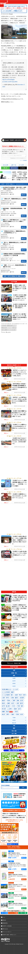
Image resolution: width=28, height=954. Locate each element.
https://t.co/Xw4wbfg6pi (8, 79)
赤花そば (14, 327)
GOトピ (2, 8)
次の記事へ (22, 165)
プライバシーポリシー (6, 931)
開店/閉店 (19, 8)
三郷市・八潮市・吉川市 (17, 700)
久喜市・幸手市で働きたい (8, 184)
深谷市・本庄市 (19, 714)
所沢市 (16, 711)
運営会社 (4, 920)
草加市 (8, 700)
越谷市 (3, 700)
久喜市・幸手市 (5, 697)
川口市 (13, 706)
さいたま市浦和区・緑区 (7, 694)
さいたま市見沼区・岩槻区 (8, 692)
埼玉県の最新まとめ (6, 689)
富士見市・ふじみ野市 (7, 708)
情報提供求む (5, 923)
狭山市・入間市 (5, 714)
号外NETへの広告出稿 (6, 926)
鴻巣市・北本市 (10, 703)
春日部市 (22, 697)
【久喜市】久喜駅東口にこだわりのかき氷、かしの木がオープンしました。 (19, 495)
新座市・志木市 (17, 708)
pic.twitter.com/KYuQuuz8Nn (9, 81)
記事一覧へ (14, 165)
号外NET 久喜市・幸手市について (9, 934)
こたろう (9, 332)
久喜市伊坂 (4, 325)
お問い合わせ (5, 928)
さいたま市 (15, 689)
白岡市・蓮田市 (14, 697)
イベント (4, 332)
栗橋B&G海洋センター (11, 325)
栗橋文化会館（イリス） (6, 327)
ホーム (3, 917)
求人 (14, 8)
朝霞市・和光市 (7, 711)
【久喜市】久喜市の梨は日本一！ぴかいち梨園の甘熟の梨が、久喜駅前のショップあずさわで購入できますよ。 (19, 540)
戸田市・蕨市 (20, 706)
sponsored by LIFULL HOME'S (14, 848)
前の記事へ (6, 165)
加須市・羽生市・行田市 (20, 694)
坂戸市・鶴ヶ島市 (6, 706)
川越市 (12, 714)
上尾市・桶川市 (19, 703)
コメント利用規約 (23, 160)
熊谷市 (3, 703)
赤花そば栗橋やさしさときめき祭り (9, 329)
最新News (8, 8)
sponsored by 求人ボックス (21, 184)
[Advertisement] (14, 349)
